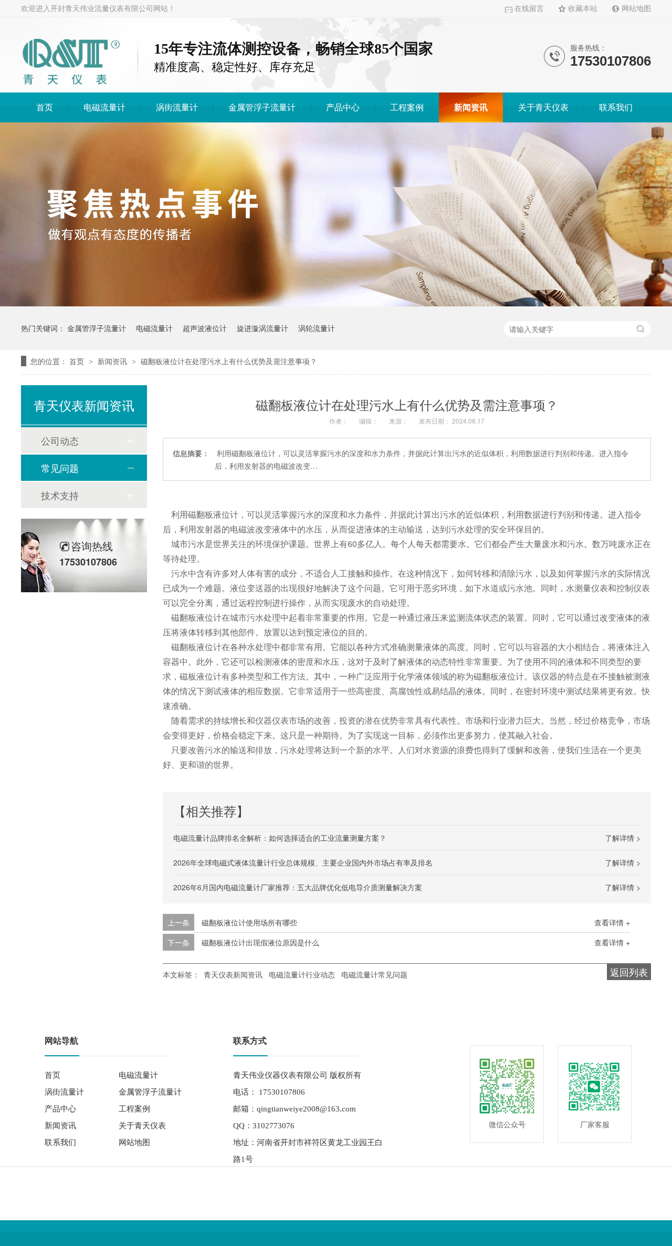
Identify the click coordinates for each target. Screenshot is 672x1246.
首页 (44, 107)
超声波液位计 (205, 328)
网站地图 (636, 9)
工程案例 (407, 107)
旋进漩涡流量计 (262, 328)
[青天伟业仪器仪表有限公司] (71, 86)
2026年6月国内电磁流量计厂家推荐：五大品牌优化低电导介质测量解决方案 (297, 887)
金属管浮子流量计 (262, 107)
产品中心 (343, 107)
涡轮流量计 (316, 328)
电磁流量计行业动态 (302, 974)
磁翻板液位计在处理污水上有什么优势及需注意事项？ (229, 361)
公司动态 (60, 440)
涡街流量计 (177, 107)
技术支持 (60, 495)
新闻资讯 (471, 107)
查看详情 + (612, 922)
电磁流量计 (104, 107)
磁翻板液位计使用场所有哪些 (249, 922)
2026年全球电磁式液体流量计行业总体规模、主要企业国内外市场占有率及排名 (303, 862)
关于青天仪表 (543, 107)
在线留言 (529, 9)
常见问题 (60, 468)
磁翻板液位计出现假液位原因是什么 (260, 942)
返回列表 (629, 972)
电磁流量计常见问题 (374, 974)
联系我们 (616, 107)
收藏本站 (582, 9)
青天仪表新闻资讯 (233, 974)
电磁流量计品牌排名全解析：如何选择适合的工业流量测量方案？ (279, 837)
